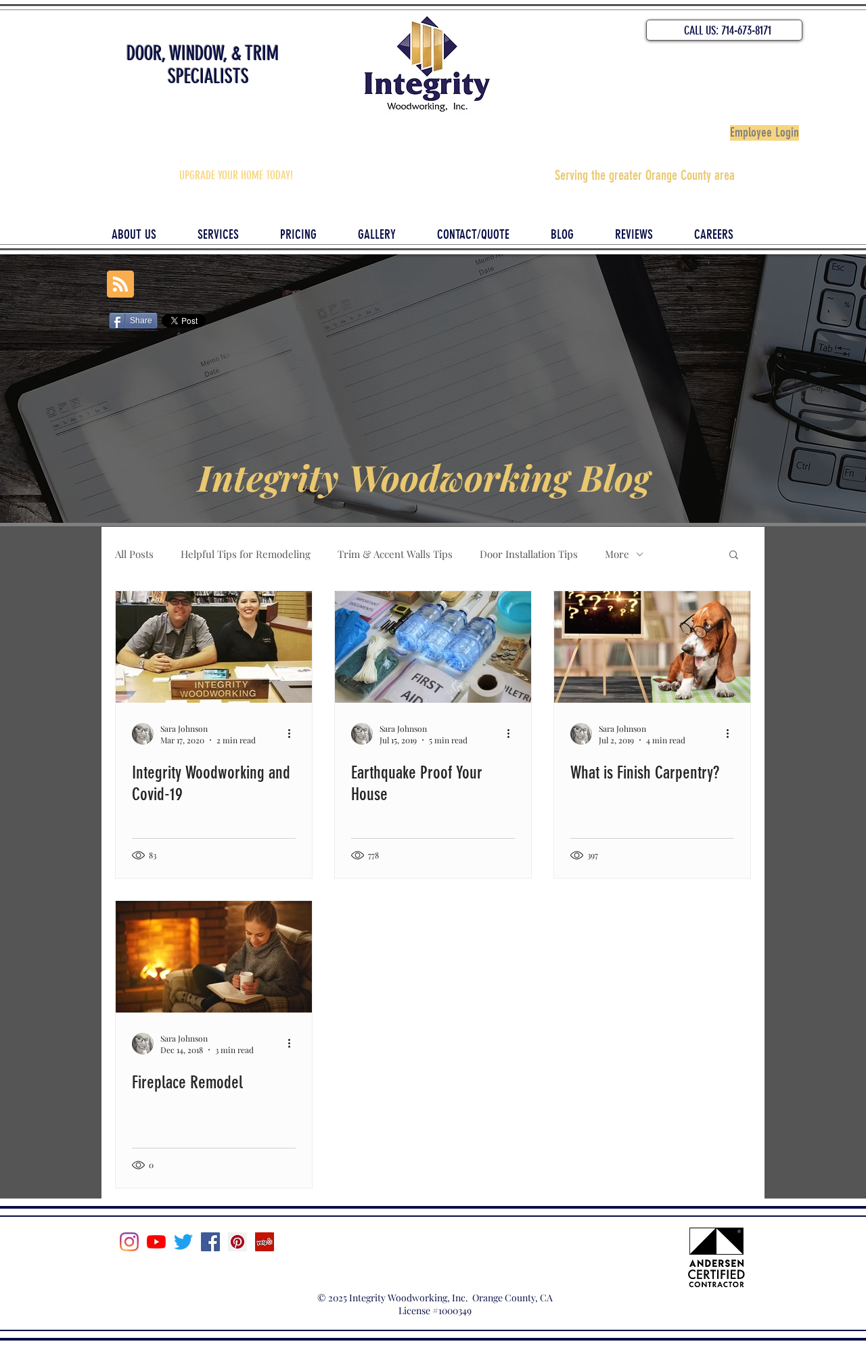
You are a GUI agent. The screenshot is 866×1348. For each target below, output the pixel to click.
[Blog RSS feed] (120, 285)
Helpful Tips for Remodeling (246, 554)
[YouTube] (156, 1241)
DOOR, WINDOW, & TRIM (203, 53)
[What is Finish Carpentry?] (652, 647)
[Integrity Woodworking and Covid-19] (214, 647)
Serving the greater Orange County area (645, 175)
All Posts (134, 554)
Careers (433, 1257)
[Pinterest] (237, 1241)
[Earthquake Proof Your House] (433, 647)
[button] (733, 556)
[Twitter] (183, 1241)
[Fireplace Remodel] (214, 957)
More (617, 554)
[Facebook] (210, 1241)
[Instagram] (129, 1241)
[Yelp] (264, 1241)
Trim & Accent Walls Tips (395, 554)
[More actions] (294, 734)
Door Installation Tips (529, 554)
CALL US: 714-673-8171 (727, 30)
